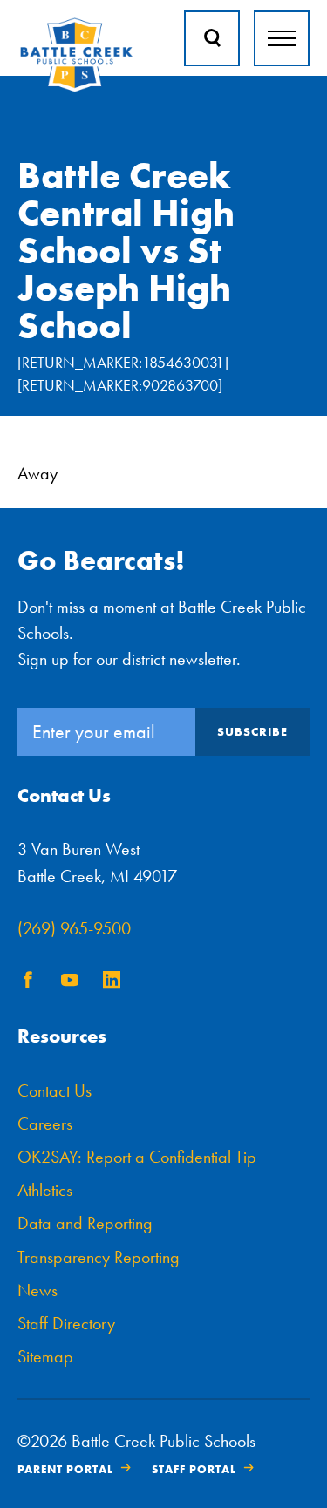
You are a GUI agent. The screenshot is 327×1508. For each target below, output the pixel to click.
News (37, 1290)
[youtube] (69, 983)
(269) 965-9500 (74, 928)
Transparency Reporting (98, 1257)
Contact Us (54, 1090)
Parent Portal (65, 1469)
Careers (44, 1123)
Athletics (44, 1190)
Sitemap (45, 1356)
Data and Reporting (85, 1223)
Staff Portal (194, 1469)
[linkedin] (111, 983)
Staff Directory (66, 1323)
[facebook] (27, 983)
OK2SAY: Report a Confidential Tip (136, 1156)
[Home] (76, 88)
